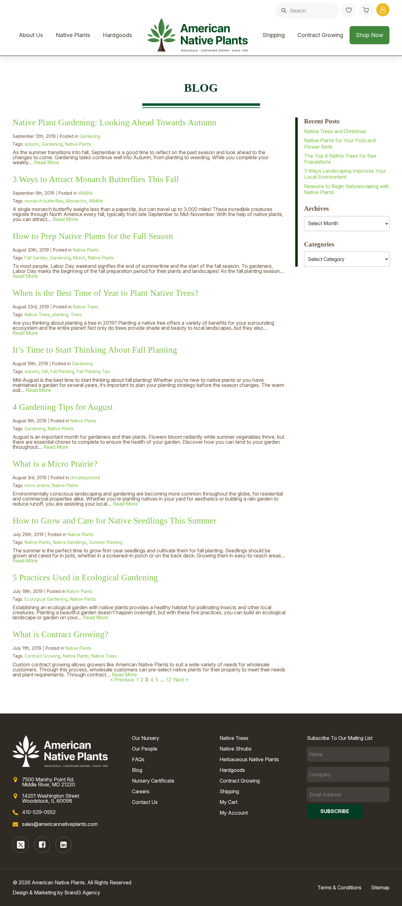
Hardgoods (117, 35)
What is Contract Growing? (60, 634)
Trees (76, 314)
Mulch (79, 257)
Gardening (89, 136)
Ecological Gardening (46, 599)
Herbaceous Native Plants (249, 759)
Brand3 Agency (82, 892)
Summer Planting (105, 542)
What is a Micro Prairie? (55, 464)
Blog (137, 770)
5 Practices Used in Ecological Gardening (85, 577)
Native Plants (73, 35)
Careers (140, 791)
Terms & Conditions (339, 887)
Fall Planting (62, 371)
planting (60, 314)
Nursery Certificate (153, 781)
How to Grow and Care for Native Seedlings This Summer (114, 520)
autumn (31, 144)
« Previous (122, 679)
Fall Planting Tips (93, 371)
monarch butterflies (43, 200)
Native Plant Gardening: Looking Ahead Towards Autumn (114, 122)
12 (168, 679)
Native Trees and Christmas (335, 131)
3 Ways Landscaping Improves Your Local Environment (345, 174)
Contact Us (145, 802)
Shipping (274, 35)
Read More (46, 162)
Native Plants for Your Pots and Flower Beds (340, 143)
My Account (234, 813)
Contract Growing (320, 35)
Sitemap (380, 887)
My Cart (228, 802)
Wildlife (85, 193)
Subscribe (334, 811)
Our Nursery (145, 738)
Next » (180, 679)
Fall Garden (35, 257)
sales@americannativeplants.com (60, 824)
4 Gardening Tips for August (63, 407)
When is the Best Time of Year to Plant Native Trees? (105, 293)
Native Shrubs (236, 749)
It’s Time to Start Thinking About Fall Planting (95, 350)
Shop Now (369, 35)
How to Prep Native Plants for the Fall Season (93, 236)
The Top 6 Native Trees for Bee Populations (340, 159)
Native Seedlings (70, 542)
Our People (144, 749)
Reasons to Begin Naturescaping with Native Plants (346, 189)
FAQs (138, 759)
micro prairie (37, 485)
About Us (31, 35)
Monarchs (76, 200)
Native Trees (85, 306)
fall (45, 371)
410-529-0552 (39, 812)
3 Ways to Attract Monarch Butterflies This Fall (96, 179)
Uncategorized (85, 477)
